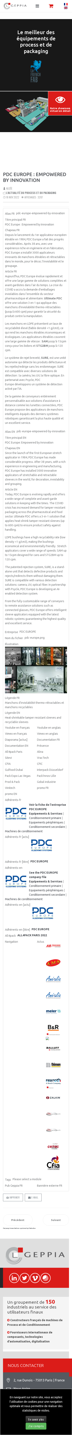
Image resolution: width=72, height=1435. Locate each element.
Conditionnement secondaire (47, 826)
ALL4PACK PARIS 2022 (32, 935)
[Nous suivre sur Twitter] (23, 1276)
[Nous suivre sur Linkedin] (12, 1276)
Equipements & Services (45, 813)
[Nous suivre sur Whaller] (44, 1276)
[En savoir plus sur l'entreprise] (16, 813)
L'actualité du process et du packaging (31, 193)
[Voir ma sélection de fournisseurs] (51, 6)
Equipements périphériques (46, 822)
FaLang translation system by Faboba (19, 1228)
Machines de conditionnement (24, 831)
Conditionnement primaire (45, 818)
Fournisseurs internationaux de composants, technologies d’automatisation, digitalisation (29, 1337)
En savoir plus (36, 1419)
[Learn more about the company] (16, 881)
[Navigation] (37, 6)
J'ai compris (36, 1426)
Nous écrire (22, 1388)
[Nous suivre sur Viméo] (33, 1276)
